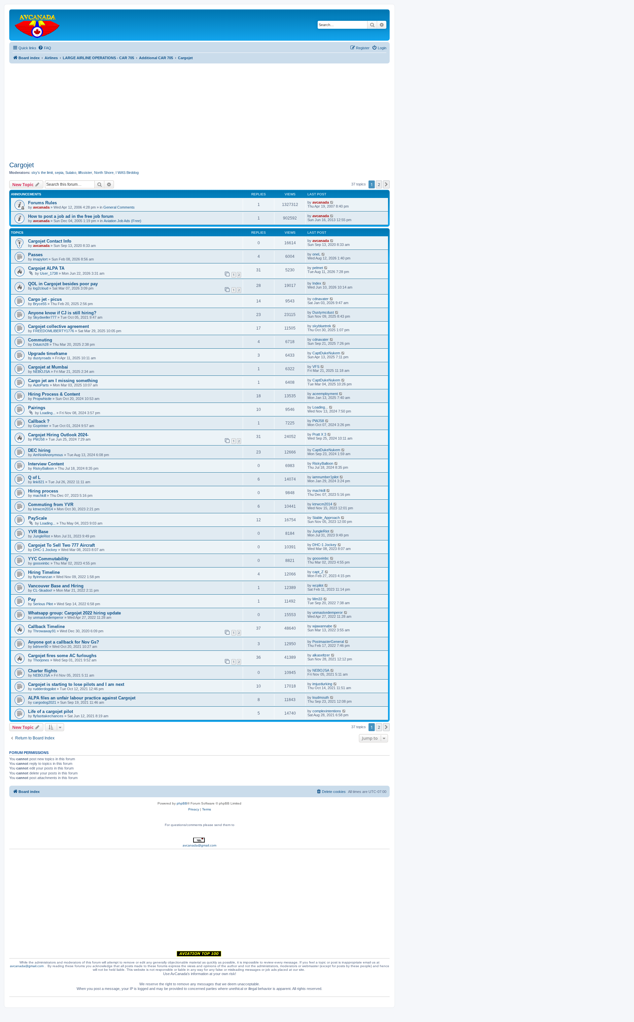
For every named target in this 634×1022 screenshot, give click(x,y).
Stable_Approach (326, 518)
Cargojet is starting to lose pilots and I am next (76, 684)
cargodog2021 (44, 702)
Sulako (70, 173)
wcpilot (317, 585)
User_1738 (49, 273)
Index (316, 283)
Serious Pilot (43, 604)
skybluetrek (321, 326)
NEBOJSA (41, 371)
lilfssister (85, 173)
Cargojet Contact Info (49, 241)
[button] (386, 184)
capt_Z (318, 572)
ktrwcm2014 (43, 509)
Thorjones (41, 660)
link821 (38, 482)
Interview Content (46, 463)
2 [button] (379, 184)
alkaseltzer (321, 655)
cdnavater (320, 299)
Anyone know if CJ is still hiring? (62, 312)
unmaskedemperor (48, 617)
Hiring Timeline (44, 572)
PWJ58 (318, 421)
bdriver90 (40, 647)
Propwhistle (42, 399)
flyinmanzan (42, 577)
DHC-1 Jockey (45, 550)
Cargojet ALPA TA (46, 268)
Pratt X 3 (319, 434)
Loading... (47, 413)
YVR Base (38, 531)
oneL (316, 254)
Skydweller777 (44, 317)
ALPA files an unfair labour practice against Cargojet (81, 697)
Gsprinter (40, 426)
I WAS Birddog (127, 173)
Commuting (40, 339)
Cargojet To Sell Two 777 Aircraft (61, 545)
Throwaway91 (44, 631)
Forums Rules (42, 202)
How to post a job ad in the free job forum (71, 216)
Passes (35, 254)
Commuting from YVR (50, 504)
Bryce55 (40, 304)
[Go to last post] (332, 202)
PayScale (37, 518)
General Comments (119, 207)
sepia (59, 173)
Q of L (34, 477)
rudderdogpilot (44, 689)
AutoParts (41, 385)
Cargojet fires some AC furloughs (62, 655)
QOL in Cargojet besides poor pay (63, 283)
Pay (32, 599)
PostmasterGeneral (328, 642)
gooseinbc (41, 563)
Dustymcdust (323, 312)
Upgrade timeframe (47, 353)
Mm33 (317, 599)
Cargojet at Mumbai (48, 367)
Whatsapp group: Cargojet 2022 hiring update (74, 612)
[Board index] (37, 25)
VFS (315, 367)
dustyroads (42, 358)
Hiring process (43, 491)
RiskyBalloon (43, 468)
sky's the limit (42, 173)
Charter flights (42, 670)
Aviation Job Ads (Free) (122, 221)
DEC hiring (39, 450)
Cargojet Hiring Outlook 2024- (58, 434)
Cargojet (21, 165)
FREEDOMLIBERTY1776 (53, 331)
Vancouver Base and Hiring (56, 585)
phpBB (182, 803)
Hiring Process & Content (54, 394)
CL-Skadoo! (42, 590)
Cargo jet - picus (45, 299)
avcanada (41, 207)
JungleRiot (41, 536)
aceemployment (325, 394)
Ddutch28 (41, 344)
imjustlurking (322, 684)
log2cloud (40, 288)
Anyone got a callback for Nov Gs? (63, 642)
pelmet (317, 268)
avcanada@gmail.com (199, 845)
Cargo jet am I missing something (63, 380)
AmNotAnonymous (48, 455)
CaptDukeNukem (326, 353)
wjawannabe (322, 626)
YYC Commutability (48, 558)
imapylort (40, 259)
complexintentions (326, 711)
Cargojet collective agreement (58, 326)
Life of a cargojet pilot (50, 711)
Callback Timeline (46, 626)
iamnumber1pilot (325, 477)
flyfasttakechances (48, 716)
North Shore (104, 173)
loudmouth (320, 697)
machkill (39, 495)
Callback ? (39, 421)
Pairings (36, 407)
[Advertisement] (199, 109)
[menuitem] (44, 48)
